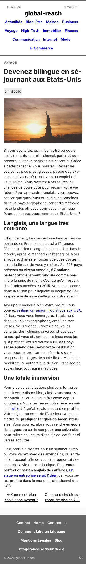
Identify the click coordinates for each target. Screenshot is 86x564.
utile (15, 408)
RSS (80, 558)
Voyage (11, 30)
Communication (26, 39)
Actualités (13, 22)
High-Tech (30, 30)
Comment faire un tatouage (41, 531)
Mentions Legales (36, 540)
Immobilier (52, 30)
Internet (50, 39)
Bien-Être (34, 22)
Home (39, 522)
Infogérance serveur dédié (41, 549)
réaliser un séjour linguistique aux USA (49, 310)
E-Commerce (41, 48)
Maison (52, 22)
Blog (58, 540)
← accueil (14, 7)
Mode (66, 39)
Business (70, 22)
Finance (71, 30)
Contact (23, 522)
